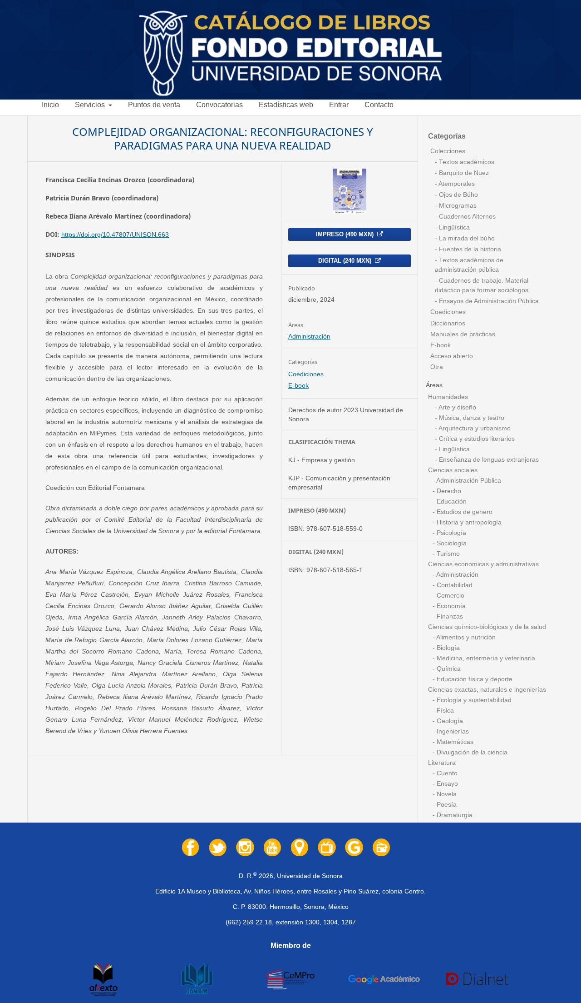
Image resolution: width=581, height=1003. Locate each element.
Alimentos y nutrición (465, 637)
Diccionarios (447, 323)
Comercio (449, 595)
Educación (451, 501)
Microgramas (457, 205)
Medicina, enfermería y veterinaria (485, 658)
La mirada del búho (466, 238)
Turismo (447, 553)
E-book (298, 385)
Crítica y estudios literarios (476, 438)
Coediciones (306, 374)
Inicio (50, 105)
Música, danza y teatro (470, 417)
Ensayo (446, 783)
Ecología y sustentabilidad (473, 700)
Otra (436, 367)
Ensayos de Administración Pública (488, 301)
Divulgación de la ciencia (471, 752)
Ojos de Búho (457, 194)
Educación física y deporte (473, 679)
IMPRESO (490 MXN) (345, 234)
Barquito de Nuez (463, 173)
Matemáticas (454, 742)
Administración (309, 336)
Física (444, 710)
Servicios (91, 105)
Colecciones (447, 151)
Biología (447, 647)
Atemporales (456, 183)
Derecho (448, 491)
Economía (450, 606)
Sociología (451, 543)
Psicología (450, 532)
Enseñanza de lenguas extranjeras (488, 459)
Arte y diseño (456, 407)
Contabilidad (454, 585)
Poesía (446, 804)
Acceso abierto (451, 356)
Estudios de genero (463, 512)
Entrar (339, 105)
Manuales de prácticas (462, 334)
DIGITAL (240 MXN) (345, 260)
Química (448, 668)
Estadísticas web (286, 105)
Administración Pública (468, 480)
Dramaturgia (454, 815)
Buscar (561, 108)
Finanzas (449, 616)
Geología (449, 721)
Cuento (446, 773)
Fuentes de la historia (469, 249)
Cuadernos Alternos (466, 216)
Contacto (379, 105)
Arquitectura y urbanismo (474, 428)
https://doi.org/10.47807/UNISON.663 (115, 234)
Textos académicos (465, 162)
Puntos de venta (154, 105)
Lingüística (453, 227)
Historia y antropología (468, 522)
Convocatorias (219, 105)
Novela (446, 794)
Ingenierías (452, 731)
